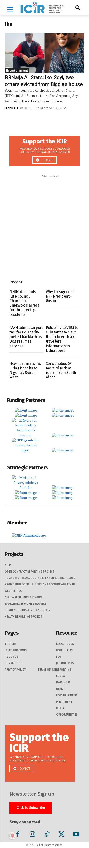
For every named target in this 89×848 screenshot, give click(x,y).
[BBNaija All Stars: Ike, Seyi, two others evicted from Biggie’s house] (44, 53)
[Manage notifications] (12, 835)
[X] (61, 835)
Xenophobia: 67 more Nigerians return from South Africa (61, 370)
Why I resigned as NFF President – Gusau (60, 296)
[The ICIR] (42, 7)
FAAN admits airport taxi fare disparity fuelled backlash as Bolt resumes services (26, 336)
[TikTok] (47, 835)
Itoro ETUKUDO (18, 107)
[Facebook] (18, 835)
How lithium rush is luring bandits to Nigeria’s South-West (25, 370)
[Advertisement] (44, 223)
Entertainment (17, 70)
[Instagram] (32, 835)
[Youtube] (76, 835)
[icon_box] (44, 149)
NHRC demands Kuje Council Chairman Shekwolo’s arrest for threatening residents (24, 303)
